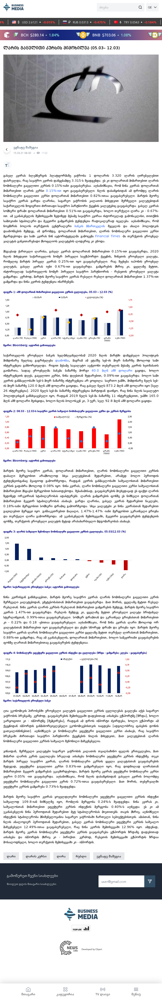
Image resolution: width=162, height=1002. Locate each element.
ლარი (11, 856)
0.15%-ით (53, 191)
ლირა (61, 856)
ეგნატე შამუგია (109, 856)
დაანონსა (62, 360)
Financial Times (107, 236)
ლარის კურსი (36, 856)
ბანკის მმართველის (89, 226)
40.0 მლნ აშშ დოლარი (112, 370)
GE (150, 7)
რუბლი (81, 856)
